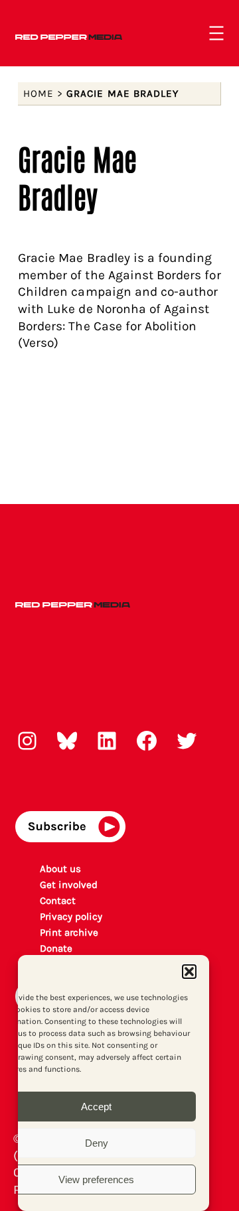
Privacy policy (71, 917)
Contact (58, 901)
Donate (56, 948)
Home (38, 93)
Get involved (69, 885)
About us (60, 869)
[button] (189, 971)
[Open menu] (216, 33)
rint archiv (69, 932)
